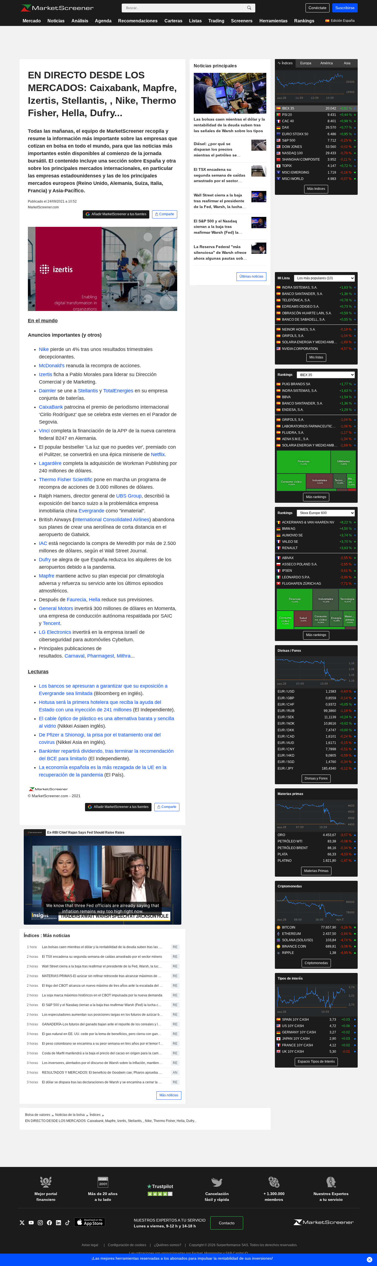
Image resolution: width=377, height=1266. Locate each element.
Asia (347, 63)
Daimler (47, 390)
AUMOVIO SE (292, 535)
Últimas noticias (251, 276)
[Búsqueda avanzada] (249, 8)
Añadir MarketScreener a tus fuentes (118, 214)
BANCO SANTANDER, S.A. (302, 294)
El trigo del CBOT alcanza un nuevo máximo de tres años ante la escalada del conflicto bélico (102, 986)
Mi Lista (284, 278)
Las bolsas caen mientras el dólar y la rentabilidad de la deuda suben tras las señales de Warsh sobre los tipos (102, 947)
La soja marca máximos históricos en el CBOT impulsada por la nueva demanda (102, 995)
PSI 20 (287, 115)
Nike (44, 349)
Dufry (45, 559)
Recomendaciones (138, 20)
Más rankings (316, 497)
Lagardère (50, 463)
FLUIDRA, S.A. (293, 433)
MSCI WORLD (293, 179)
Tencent (51, 623)
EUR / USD (286, 691)
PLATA (283, 854)
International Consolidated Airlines (111, 519)
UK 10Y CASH (293, 1052)
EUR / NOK (286, 723)
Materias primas (290, 794)
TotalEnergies (118, 390)
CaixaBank (51, 407)
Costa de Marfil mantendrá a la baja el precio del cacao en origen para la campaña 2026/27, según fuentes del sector (102, 1053)
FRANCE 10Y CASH (297, 1045)
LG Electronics (55, 632)
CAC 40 (288, 121)
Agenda (103, 20)
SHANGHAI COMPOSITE (301, 159)
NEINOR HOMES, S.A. (299, 329)
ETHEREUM (291, 934)
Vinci (44, 430)
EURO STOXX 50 (295, 134)
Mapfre (46, 576)
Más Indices (316, 189)
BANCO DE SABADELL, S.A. (303, 319)
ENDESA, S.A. (293, 410)
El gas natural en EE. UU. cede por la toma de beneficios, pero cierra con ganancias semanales (102, 1034)
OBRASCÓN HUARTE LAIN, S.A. (307, 313)
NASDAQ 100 (292, 153)
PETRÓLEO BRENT (293, 848)
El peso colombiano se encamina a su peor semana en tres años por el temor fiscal (102, 1044)
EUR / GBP (286, 698)
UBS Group (129, 496)
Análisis (79, 20)
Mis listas (316, 357)
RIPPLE (288, 953)
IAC (43, 543)
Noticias (56, 20)
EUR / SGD (286, 762)
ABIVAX (288, 558)
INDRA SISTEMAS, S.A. (299, 287)
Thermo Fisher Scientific (65, 479)
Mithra (124, 656)
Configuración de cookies (127, 1245)
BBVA (286, 397)
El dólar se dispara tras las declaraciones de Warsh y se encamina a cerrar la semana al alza (102, 1082)
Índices (287, 63)
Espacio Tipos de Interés (316, 1061)
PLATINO (284, 861)
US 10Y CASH (293, 1026)
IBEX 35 (288, 108)
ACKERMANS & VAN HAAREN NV (308, 522)
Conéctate (317, 8)
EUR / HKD (286, 755)
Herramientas (273, 20)
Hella (94, 599)
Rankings (304, 20)
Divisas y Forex (316, 778)
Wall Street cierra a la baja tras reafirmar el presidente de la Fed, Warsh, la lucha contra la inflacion (102, 966)
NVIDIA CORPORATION (300, 349)
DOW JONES (292, 147)
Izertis (45, 374)
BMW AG (288, 529)
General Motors (56, 608)
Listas (195, 20)
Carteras (173, 20)
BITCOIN (288, 927)
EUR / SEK (286, 717)
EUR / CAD (286, 736)
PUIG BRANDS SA (296, 384)
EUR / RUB (286, 711)
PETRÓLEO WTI (290, 841)
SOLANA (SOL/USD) (297, 940)
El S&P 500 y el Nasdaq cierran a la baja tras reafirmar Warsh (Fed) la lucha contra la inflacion (102, 1005)
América (326, 63)
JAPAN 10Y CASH (296, 1039)
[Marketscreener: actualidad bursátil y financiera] (57, 8)
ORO (281, 835)
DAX (285, 127)
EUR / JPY (285, 768)
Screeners (242, 20)
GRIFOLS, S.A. (293, 336)
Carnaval (74, 656)
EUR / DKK (286, 730)
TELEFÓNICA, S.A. (296, 300)
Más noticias (169, 1095)
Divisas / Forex (289, 651)
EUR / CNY (286, 749)
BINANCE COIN (294, 946)
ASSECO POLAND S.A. (299, 564)
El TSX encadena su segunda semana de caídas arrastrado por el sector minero (102, 957)
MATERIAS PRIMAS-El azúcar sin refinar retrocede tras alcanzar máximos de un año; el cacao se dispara (102, 976)
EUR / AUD (286, 743)
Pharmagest (100, 656)
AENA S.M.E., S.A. (295, 439)
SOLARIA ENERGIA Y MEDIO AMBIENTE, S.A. (310, 342)
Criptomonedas (290, 886)
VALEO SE (290, 542)
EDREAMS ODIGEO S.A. (300, 306)
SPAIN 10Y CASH (295, 1020)
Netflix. (158, 454)
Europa (305, 63)
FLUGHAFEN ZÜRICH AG (301, 584)
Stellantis (88, 390)
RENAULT (290, 548)
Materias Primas (316, 871)
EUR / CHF (286, 704)
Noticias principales (215, 65)
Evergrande (91, 511)
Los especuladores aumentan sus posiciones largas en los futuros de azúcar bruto (102, 1015)
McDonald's (52, 365)
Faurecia (76, 599)
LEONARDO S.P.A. (296, 577)
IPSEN (287, 571)
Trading (216, 20)
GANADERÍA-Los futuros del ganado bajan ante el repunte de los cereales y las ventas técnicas (102, 1024)
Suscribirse (345, 8)
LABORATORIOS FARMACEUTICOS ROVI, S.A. (310, 426)
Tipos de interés (290, 978)
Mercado (32, 20)
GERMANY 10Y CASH (299, 1032)
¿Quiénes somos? (167, 1245)
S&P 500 (288, 140)
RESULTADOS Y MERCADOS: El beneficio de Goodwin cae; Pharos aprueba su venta (102, 1072)
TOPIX (287, 166)
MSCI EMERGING (295, 172)
